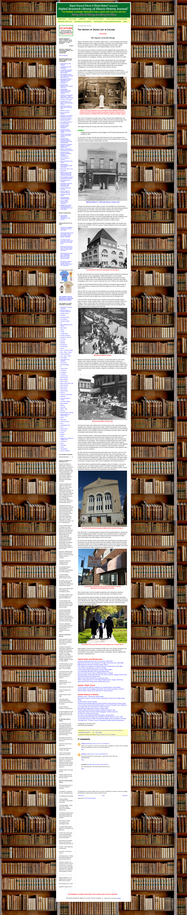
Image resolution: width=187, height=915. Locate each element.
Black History (63, 327)
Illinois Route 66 (64, 385)
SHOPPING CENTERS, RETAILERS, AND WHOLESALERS (66, 185)
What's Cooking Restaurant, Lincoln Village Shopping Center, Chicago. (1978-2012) (100, 679)
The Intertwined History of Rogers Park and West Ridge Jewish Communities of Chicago (102, 718)
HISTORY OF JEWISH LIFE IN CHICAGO (66, 119)
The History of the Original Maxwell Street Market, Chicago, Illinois (96, 715)
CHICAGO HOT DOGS (66, 99)
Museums (62, 410)
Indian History (63, 389)
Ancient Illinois (63, 319)
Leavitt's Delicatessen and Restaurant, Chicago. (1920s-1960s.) (95, 669)
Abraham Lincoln (64, 313)
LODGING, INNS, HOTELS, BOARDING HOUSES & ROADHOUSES (65, 154)
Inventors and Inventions (66, 394)
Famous (62, 348)
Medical (62, 405)
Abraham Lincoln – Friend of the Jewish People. (91, 696)
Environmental (63, 346)
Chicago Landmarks (65, 335)
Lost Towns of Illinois (65, 401)
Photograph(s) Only (65, 425)
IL (60, 366)
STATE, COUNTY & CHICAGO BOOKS (116, 19)
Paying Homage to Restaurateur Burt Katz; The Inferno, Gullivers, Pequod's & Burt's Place (102, 674)
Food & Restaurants (65, 354)
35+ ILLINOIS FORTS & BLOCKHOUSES (66, 122)
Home (103, 795)
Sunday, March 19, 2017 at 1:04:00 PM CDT (97, 754)
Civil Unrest (63, 339)
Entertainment (63, 344)
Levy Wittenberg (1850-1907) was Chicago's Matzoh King (93, 671)
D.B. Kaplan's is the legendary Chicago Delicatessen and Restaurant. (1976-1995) (100, 666)
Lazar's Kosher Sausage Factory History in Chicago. (92, 668)
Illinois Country (63, 381)
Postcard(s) (63, 430)
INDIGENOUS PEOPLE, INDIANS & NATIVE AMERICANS (66, 146)
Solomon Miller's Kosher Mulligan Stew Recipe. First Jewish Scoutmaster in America (101, 689)
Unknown (83, 743)
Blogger (119, 898)
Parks (61, 423)
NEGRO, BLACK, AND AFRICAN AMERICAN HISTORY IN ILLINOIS (66, 174)
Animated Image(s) (65, 321)
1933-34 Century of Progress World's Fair (65, 311)
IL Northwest (63, 372)
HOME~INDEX (62, 19)
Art (61, 322)
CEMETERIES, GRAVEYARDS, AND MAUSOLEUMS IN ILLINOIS (65, 91)
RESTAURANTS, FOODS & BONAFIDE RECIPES (107, 21)
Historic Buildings (64, 364)
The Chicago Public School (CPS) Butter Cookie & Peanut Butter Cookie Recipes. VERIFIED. (66, 234)
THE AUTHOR (72, 19)
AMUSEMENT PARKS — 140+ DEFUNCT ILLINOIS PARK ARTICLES (66, 76)
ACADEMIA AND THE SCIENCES (65, 67)
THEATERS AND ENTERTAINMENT (65, 198)
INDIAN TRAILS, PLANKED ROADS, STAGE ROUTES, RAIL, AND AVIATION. (66, 140)
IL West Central (64, 376)
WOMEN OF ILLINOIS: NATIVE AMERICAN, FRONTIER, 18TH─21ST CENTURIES (66, 207)
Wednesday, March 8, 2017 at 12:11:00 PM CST (98, 743)
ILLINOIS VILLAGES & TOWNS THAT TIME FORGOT (65, 135)
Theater (62, 447)
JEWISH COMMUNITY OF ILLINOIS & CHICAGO (66, 149)
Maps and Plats (64, 403)
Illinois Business (64, 377)
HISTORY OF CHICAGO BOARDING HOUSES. (66, 116)
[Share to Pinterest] (101, 732)
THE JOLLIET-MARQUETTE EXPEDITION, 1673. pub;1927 (65, 217)
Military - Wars (63, 409)
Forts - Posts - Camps (65, 356)
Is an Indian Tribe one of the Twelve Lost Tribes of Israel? (93, 706)
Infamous (62, 392)
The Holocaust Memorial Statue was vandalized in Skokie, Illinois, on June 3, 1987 (100, 716)
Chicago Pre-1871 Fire (105, 734)
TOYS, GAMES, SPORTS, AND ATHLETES (64, 202)
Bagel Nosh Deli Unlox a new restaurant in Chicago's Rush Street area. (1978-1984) (100, 663)
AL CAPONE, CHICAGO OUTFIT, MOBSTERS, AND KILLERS (66, 71)
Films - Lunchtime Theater (66, 350)
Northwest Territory (64, 421)
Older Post (125, 795)
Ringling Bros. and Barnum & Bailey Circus (66, 439)
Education (62, 342)
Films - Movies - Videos (66, 352)
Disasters (62, 341)
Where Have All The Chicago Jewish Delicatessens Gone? (94, 681)
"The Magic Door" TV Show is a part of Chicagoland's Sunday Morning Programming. (101, 720)
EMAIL (125, 21)
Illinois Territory (63, 387)
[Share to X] (98, 732)
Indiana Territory (64, 390)
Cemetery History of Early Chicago (87, 701)
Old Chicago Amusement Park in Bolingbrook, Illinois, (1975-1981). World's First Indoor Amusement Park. (66, 256)
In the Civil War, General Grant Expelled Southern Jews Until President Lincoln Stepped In (102, 705)
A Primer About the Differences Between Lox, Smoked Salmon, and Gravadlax (99, 687)
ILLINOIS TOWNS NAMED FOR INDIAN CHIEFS (65, 131)
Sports (62, 443)
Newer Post (81, 795)
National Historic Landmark (66, 412)
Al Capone (62, 315)
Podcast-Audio (63, 429)
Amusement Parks (64, 317)
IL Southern (63, 374)
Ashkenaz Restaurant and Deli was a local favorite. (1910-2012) (95, 661)
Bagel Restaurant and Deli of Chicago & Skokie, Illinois (93, 664)
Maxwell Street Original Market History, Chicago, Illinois (93, 708)
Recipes (62, 432)
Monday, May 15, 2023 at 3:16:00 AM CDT (98, 764)
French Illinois (63, 357)
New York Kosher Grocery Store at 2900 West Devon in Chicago (95, 673)
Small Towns (63, 441)
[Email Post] (93, 732)
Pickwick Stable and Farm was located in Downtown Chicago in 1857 (96, 710)
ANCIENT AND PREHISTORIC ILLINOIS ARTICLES (66, 86)
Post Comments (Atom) (90, 798)
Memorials (62, 407)
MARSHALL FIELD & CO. (65, 21)
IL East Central (63, 368)
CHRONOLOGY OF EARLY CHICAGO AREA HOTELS (66, 103)
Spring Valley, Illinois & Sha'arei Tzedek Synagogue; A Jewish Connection (98, 711)
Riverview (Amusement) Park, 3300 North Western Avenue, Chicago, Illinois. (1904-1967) (66, 248)
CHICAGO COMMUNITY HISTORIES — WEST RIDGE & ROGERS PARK (66, 97)
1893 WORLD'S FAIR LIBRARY (83, 21)
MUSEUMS (63, 170)
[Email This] (95, 732)
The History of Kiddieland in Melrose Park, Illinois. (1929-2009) (66, 229)
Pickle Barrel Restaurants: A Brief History (89, 676)
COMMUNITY (82, 19)
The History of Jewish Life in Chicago (88, 713)
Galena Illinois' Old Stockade (64, 360)
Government (63, 362)
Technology (63, 445)
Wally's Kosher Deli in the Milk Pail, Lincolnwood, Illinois (93, 678)
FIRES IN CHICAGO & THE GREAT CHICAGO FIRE (66, 107)
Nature (62, 417)
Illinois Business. (64, 379)
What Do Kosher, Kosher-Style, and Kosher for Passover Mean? (95, 690)
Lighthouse (63, 396)
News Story (63, 419)
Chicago (98, 734)
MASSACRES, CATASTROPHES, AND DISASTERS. (66, 166)
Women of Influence (65, 450)
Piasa (61, 427)
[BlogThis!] (97, 732)
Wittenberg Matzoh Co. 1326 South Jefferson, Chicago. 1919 (102, 202)
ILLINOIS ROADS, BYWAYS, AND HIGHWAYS (64, 126)
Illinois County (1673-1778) (66, 383)
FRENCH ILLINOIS (65, 110)
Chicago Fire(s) (64, 333)
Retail (61, 436)
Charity (62, 329)
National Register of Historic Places (65, 415)
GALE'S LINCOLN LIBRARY (96, 19)
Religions (113, 734)
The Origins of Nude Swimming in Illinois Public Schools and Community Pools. (66, 241)
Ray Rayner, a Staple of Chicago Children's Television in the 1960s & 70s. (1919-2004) (66, 263)
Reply (82, 749)
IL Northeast (63, 370)
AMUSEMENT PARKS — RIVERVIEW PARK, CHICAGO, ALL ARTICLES (66, 81)
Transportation (63, 448)
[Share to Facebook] (100, 732)
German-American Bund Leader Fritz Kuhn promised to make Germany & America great (102, 703)
